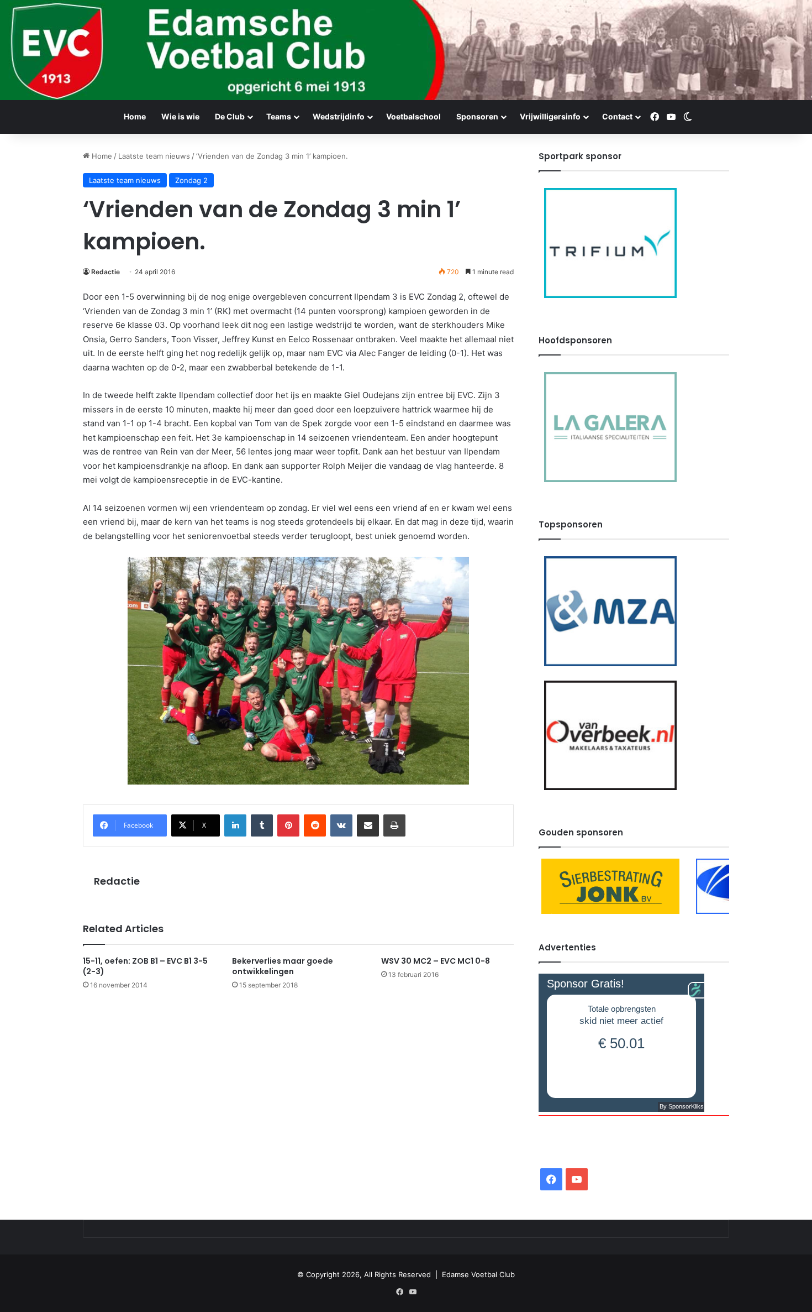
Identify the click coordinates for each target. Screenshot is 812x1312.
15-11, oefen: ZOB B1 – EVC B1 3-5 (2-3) (145, 966)
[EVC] (406, 50)
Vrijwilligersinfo (550, 116)
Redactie (105, 272)
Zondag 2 (191, 180)
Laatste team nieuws (154, 155)
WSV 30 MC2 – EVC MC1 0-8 (435, 960)
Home (135, 116)
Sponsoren (477, 116)
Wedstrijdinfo (339, 116)
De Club (230, 116)
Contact (617, 116)
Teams (278, 116)
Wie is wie (180, 116)
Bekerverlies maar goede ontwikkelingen (282, 966)
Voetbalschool (413, 116)
